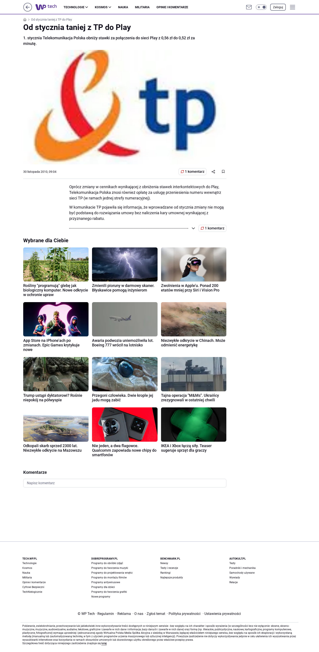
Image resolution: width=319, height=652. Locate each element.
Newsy (164, 563)
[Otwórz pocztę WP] (248, 7)
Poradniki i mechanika (242, 568)
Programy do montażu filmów (109, 577)
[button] (261, 7)
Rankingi (165, 572)
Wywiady (234, 577)
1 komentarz (194, 172)
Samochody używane (242, 572)
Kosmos (101, 7)
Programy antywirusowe (105, 582)
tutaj (104, 643)
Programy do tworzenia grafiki (109, 591)
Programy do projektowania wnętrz (112, 572)
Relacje (233, 582)
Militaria (142, 7)
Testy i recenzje (169, 568)
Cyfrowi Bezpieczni (33, 587)
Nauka (123, 7)
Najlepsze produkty (171, 577)
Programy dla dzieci (103, 587)
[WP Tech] (49, 7)
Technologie (74, 7)
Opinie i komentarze (172, 7)
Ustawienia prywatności (222, 614)
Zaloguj (278, 7)
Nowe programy (100, 596)
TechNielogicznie (32, 591)
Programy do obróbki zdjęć (107, 563)
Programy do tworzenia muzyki (109, 568)
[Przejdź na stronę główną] (27, 10)
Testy (232, 563)
